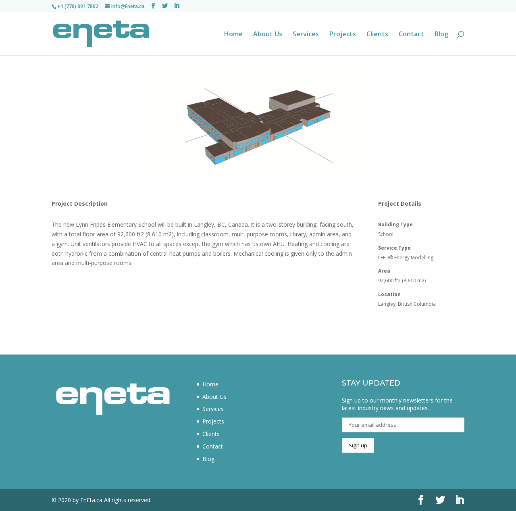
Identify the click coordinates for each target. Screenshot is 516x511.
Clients (377, 34)
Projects (342, 34)
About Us (267, 34)
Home (233, 34)
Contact (411, 34)
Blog (441, 34)
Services (306, 34)
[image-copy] (258, 188)
